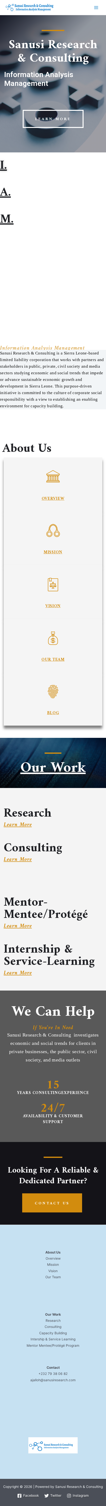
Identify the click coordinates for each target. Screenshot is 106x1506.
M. (7, 219)
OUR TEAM (52, 659)
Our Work (53, 768)
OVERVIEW (53, 498)
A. (5, 193)
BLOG (53, 713)
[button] (53, 119)
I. (3, 166)
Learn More (18, 825)
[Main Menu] (96, 7)
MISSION (53, 552)
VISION (53, 606)
